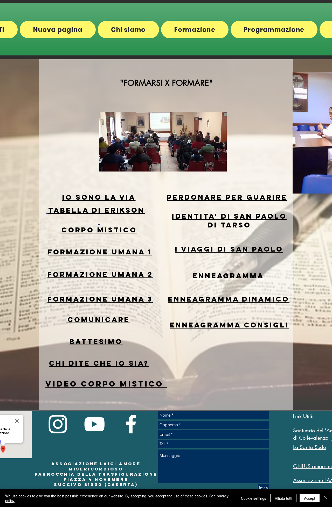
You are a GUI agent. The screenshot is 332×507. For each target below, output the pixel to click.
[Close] (326, 498)
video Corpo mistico (106, 384)
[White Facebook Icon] (131, 424)
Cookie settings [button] (253, 498)
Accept (309, 498)
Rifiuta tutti (283, 498)
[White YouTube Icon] (94, 424)
